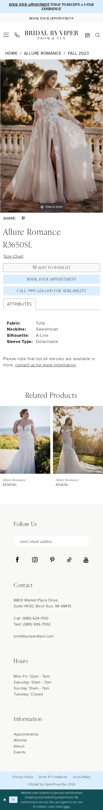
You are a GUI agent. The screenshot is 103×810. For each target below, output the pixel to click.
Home (11, 53)
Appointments (26, 734)
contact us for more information (45, 365)
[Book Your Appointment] (87, 35)
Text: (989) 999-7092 (32, 624)
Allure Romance (43, 53)
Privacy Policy (23, 776)
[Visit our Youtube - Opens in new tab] (86, 560)
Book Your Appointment (51, 279)
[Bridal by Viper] (51, 35)
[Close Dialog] (4, 799)
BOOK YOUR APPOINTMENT (29, 4)
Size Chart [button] (13, 256)
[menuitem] (6, 35)
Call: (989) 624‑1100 (31, 618)
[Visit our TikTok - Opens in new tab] (69, 560)
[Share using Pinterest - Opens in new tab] (23, 218)
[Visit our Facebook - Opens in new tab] (17, 560)
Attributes (19, 304)
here (66, 806)
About (19, 746)
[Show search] (97, 35)
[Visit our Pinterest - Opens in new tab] (52, 560)
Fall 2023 (78, 53)
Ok (13, 800)
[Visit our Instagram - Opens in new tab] (35, 560)
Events (19, 752)
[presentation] (34, 440)
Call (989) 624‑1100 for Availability (51, 290)
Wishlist (20, 740)
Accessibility (81, 776)
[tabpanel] (51, 136)
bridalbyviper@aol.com (34, 636)
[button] (6, 35)
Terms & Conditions (53, 776)
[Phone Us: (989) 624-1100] (17, 35)
